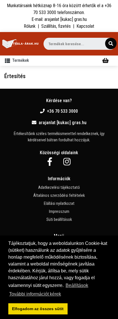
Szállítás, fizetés (56, 26)
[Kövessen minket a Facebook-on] (50, 162)
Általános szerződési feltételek (59, 195)
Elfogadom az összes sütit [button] (38, 308)
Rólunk (30, 26)
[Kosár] (105, 60)
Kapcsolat (85, 26)
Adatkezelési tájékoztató (59, 187)
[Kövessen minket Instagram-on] (67, 162)
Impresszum (59, 211)
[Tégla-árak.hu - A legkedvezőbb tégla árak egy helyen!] (20, 44)
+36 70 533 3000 (62, 111)
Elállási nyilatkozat (59, 203)
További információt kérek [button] (35, 294)
